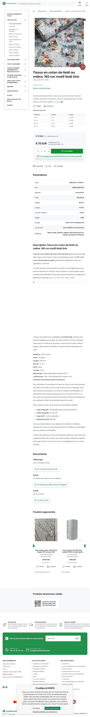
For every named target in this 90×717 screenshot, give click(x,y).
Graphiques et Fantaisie (13, 30)
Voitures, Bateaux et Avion (15, 40)
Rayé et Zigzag (13, 50)
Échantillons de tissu (39, 669)
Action (9, 95)
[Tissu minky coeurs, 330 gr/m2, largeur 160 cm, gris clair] (46, 529)
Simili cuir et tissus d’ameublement (13, 81)
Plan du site (11, 714)
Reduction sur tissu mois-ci (14, 100)
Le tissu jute (65, 679)
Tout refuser (36, 708)
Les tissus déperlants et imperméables (74, 666)
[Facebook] (4, 687)
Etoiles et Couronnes (15, 34)
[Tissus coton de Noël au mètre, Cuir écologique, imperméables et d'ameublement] (33, 11)
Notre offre (65, 664)
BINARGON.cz (83, 713)
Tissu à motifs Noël (55, 11)
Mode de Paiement (39, 681)
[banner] (8, 3)
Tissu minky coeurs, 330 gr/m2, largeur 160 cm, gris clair (46, 551)
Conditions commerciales (41, 664)
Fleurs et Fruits (13, 37)
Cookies (35, 674)
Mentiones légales (38, 671)
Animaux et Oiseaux (15, 47)
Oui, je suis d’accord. (52, 708)
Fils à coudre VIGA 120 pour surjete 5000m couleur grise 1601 (72, 551)
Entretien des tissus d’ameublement (73, 674)
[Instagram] (6, 687)
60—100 (46, 419)
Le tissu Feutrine (67, 687)
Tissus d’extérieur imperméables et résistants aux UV (13, 70)
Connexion (77, 638)
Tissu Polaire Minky (13, 64)
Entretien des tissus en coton (71, 671)
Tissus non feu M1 (67, 676)
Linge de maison (12, 91)
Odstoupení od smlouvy (40, 666)
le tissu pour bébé (67, 684)
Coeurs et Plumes (14, 55)
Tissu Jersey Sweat (13, 60)
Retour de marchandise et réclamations (45, 684)
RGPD (34, 676)
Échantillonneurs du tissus (14, 15)
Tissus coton (42, 11)
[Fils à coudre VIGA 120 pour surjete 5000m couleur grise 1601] (72, 529)
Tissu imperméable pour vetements (73, 681)
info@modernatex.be (40, 650)
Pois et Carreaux (14, 53)
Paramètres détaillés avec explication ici (45, 712)
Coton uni (12, 26)
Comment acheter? (39, 679)
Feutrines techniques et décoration (14, 76)
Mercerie (10, 86)
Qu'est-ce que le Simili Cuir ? (71, 689)
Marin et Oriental (14, 44)
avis (63, 692)
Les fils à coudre (67, 669)
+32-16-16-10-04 (16, 650)
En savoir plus (56, 102)
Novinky (10, 105)
